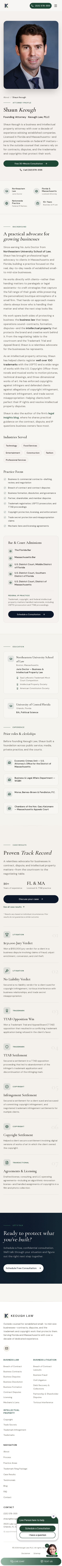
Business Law (11, 1360)
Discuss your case (29, 899)
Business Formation (12, 1387)
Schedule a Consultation (29, 614)
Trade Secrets (10, 1424)
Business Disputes (11, 1376)
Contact (7, 1497)
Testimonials (9, 1480)
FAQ (5, 1491)
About (6, 97)
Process (7, 1457)
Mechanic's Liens (11, 1402)
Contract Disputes (12, 1392)
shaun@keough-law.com (15, 1518)
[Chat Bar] (31, 1561)
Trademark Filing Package (15, 1468)
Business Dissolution (13, 1382)
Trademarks (9, 1435)
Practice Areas (10, 1463)
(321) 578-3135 (42, 5)
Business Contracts (12, 1371)
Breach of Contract (12, 1366)
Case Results (9, 1474)
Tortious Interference (43, 1402)
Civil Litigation (39, 1380)
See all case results (12, 907)
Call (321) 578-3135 (32, 170)
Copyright (8, 1419)
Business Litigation (44, 1360)
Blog (5, 1486)
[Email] (6, 1348)
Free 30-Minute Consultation (29, 163)
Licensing (7, 1397)
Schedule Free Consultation (21, 1268)
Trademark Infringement (14, 1430)
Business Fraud (40, 1375)
